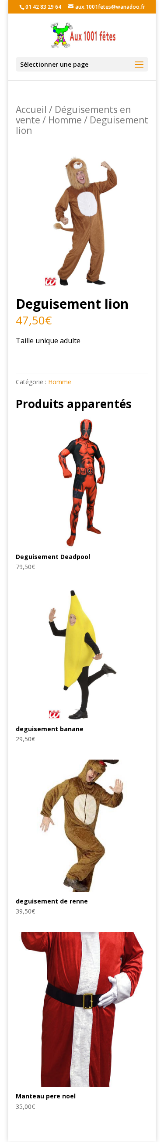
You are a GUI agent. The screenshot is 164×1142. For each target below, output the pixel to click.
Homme (65, 120)
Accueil (31, 109)
